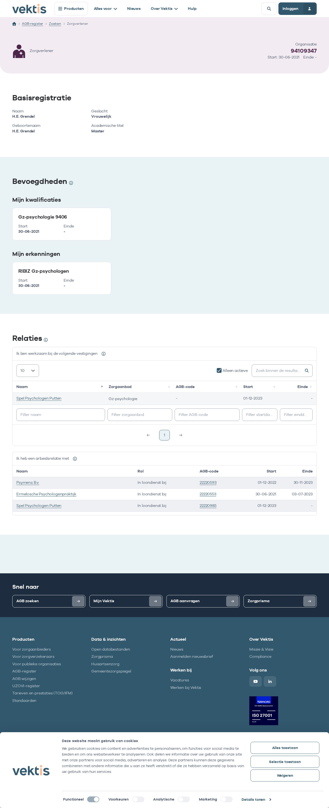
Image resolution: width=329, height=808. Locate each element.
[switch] (138, 799)
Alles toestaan (285, 748)
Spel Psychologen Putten (38, 398)
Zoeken (55, 24)
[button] (102, 386)
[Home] (14, 23)
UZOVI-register (26, 686)
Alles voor (103, 8)
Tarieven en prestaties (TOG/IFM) (42, 693)
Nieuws (134, 8)
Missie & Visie (261, 649)
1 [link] (164, 435)
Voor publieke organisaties (36, 664)
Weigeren (285, 775)
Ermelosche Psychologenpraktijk (46, 494)
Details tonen (253, 799)
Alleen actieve (235, 370)
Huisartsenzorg (105, 664)
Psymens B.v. (27, 482)
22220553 (208, 494)
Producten (74, 8)
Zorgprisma (102, 656)
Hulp (192, 8)
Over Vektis (161, 8)
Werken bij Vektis (185, 687)
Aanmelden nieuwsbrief (191, 656)
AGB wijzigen (24, 678)
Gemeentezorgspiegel (111, 671)
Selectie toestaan (285, 762)
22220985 (208, 505)
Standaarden (24, 700)
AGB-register (32, 24)
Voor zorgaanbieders (31, 649)
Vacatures (179, 680)
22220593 (208, 482)
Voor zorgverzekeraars (33, 656)
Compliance (260, 656)
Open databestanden (110, 649)
